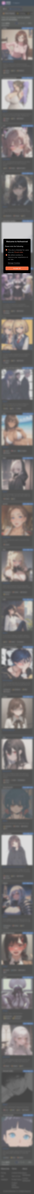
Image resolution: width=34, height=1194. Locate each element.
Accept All (17, 268)
